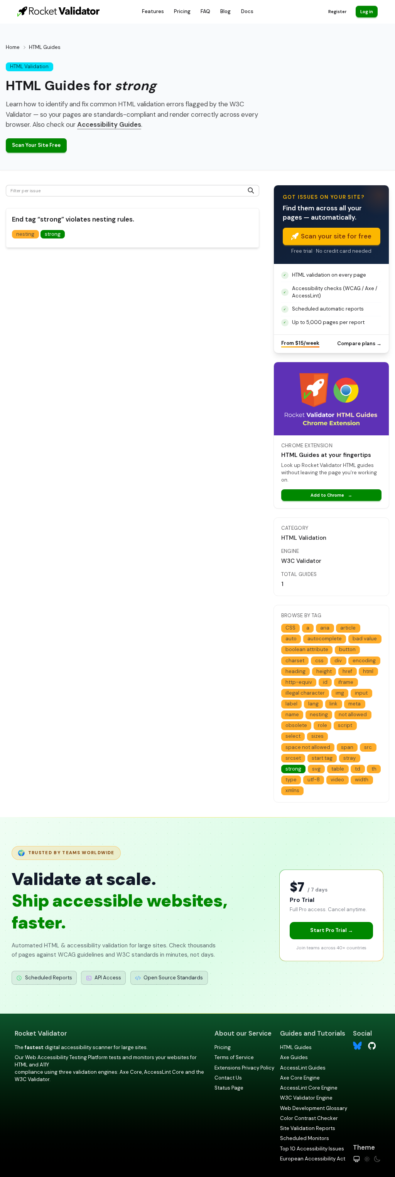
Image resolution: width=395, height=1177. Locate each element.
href (347, 671)
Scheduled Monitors (304, 1138)
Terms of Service (234, 1057)
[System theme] (356, 1159)
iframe (345, 682)
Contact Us (228, 1078)
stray (349, 758)
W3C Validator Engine (306, 1098)
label (291, 703)
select (292, 736)
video (337, 779)
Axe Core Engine (300, 1078)
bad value (365, 638)
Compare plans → (359, 343)
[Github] (372, 1045)
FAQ (205, 11)
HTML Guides (296, 1047)
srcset (293, 758)
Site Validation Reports (307, 1128)
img (340, 693)
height (324, 671)
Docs (247, 11)
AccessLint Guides (303, 1068)
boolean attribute (306, 649)
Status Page (228, 1088)
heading (295, 671)
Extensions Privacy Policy (244, 1068)
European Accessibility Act (312, 1158)
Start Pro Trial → (331, 930)
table (337, 769)
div (338, 660)
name (292, 714)
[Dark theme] (377, 1159)
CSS (290, 628)
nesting (25, 234)
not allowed (353, 714)
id (325, 682)
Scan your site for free (336, 236)
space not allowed (307, 747)
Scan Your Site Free (36, 145)
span (347, 747)
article (348, 628)
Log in (366, 11)
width (361, 779)
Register (337, 11)
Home (13, 47)
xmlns (292, 790)
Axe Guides (294, 1057)
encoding (364, 660)
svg (316, 769)
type (291, 779)
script (345, 725)
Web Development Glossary (313, 1108)
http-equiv (298, 682)
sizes (317, 736)
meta (354, 703)
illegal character (305, 693)
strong (53, 234)
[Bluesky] (357, 1045)
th (373, 769)
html (368, 671)
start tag (322, 758)
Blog (225, 11)
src (368, 747)
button (347, 649)
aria (324, 628)
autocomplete (324, 638)
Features (153, 11)
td (357, 769)
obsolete (296, 725)
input (361, 693)
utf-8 (313, 779)
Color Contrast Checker (309, 1118)
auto (291, 638)
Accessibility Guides (109, 124)
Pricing (182, 11)
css (319, 660)
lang (313, 703)
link (333, 703)
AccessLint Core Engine (309, 1088)
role (322, 725)
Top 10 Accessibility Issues (312, 1148)
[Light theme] (367, 1159)
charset (294, 660)
